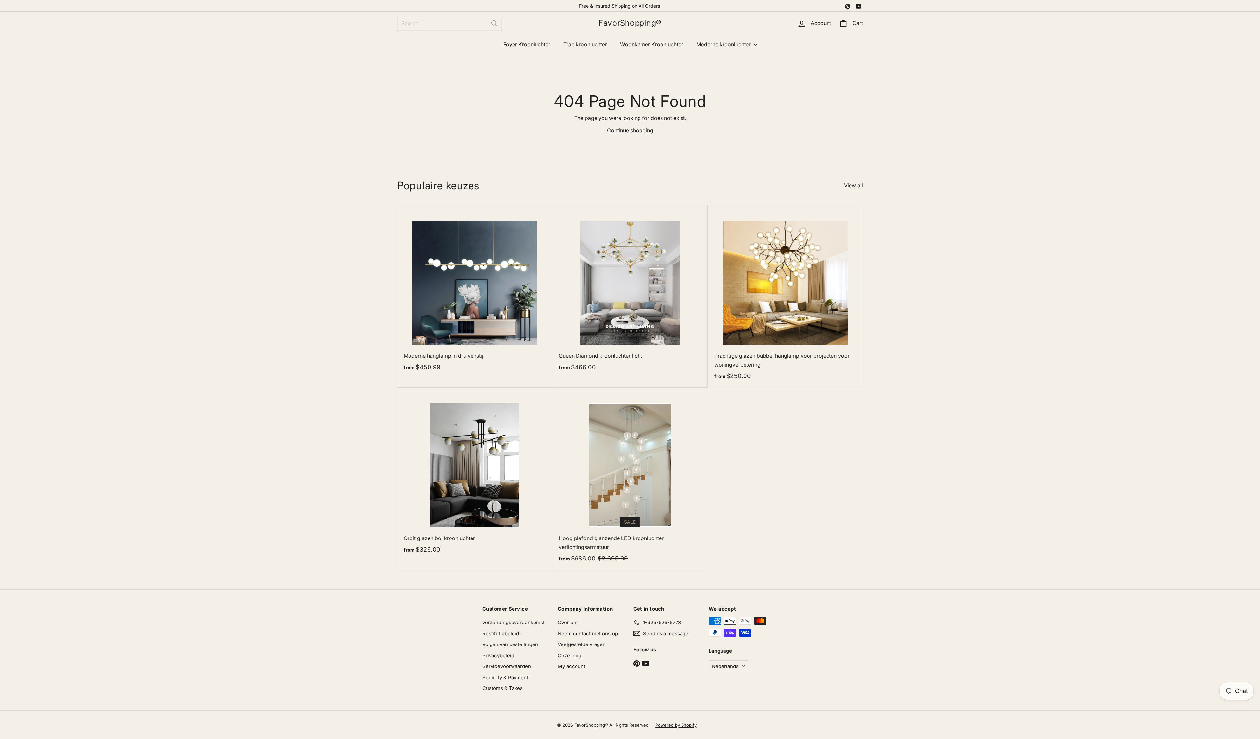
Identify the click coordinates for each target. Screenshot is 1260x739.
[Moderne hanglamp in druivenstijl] (474, 291)
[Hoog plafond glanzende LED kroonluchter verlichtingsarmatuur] (629, 479)
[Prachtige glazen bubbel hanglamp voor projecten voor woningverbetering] (785, 296)
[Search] (494, 23)
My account (571, 666)
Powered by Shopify (676, 725)
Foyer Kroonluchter (526, 44)
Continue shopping (630, 130)
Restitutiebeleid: (501, 633)
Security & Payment (505, 677)
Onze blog (569, 655)
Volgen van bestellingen (510, 644)
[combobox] (449, 23)
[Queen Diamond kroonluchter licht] (629, 291)
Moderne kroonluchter (724, 44)
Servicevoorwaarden (506, 666)
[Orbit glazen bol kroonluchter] (474, 474)
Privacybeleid (498, 655)
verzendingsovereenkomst (513, 622)
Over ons (568, 622)
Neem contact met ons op (588, 633)
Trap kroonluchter (585, 44)
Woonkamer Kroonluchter (651, 44)
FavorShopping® (630, 23)
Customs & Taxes (502, 688)
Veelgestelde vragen (582, 644)
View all (853, 185)
